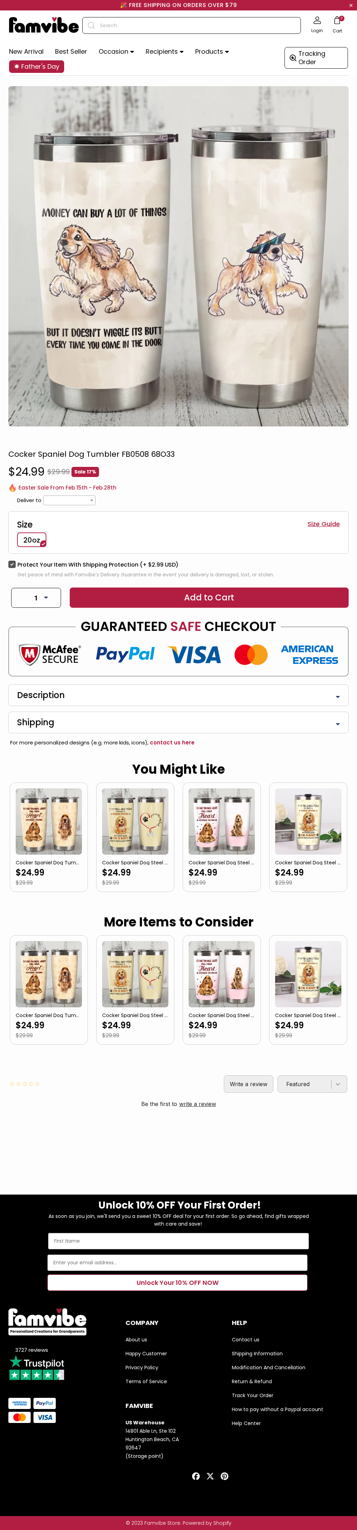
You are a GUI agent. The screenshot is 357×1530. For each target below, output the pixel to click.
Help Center (246, 1423)
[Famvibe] (44, 25)
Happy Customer (146, 1353)
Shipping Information (257, 1353)
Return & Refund (252, 1381)
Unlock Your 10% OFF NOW (178, 1282)
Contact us (245, 1339)
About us (136, 1339)
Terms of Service (146, 1381)
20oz (31, 540)
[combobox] (191, 25)
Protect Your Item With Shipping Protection (97, 565)
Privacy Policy (142, 1367)
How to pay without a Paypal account (277, 1409)
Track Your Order (252, 1395)
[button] (116, 51)
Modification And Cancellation (268, 1367)
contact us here (172, 742)
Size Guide (323, 524)
